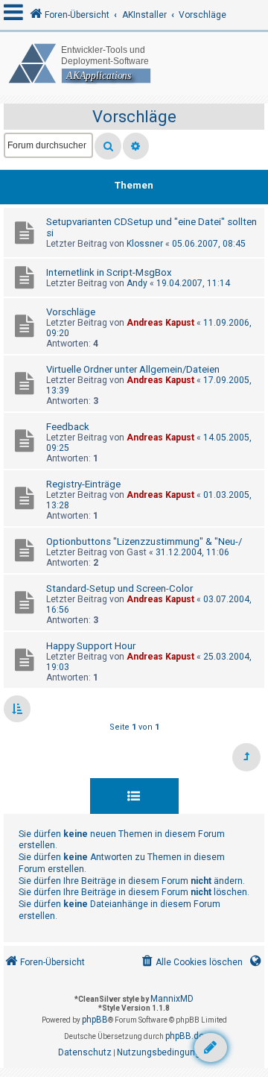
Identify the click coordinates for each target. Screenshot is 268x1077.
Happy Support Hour (90, 645)
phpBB (95, 1019)
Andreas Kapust (160, 323)
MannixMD (172, 999)
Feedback (67, 426)
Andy (137, 283)
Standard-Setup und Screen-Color (119, 588)
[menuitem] (191, 962)
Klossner (145, 244)
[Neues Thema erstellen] (210, 1047)
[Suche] (108, 146)
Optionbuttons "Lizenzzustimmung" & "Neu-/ (144, 541)
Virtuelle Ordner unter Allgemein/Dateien (133, 369)
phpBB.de (184, 1036)
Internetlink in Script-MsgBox (109, 272)
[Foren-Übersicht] (134, 64)
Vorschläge (134, 116)
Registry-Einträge (83, 484)
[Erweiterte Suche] (136, 146)
